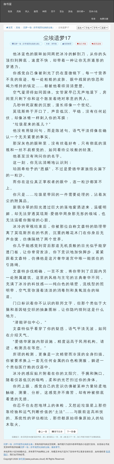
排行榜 (80, 11)
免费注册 (104, 18)
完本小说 (93, 11)
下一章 (70, 431)
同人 (27, 11)
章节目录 (58, 431)
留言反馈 (97, 44)
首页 (10, 27)
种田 (44, 11)
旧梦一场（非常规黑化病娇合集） (38, 27)
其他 (70, 11)
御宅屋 (22, 458)
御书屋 (8, 4)
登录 (93, 18)
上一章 (44, 431)
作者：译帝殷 (51, 44)
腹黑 (36, 11)
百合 (62, 11)
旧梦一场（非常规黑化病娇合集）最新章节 (40, 447)
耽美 (10, 11)
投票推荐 (67, 44)
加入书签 (82, 44)
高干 (53, 11)
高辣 (19, 11)
